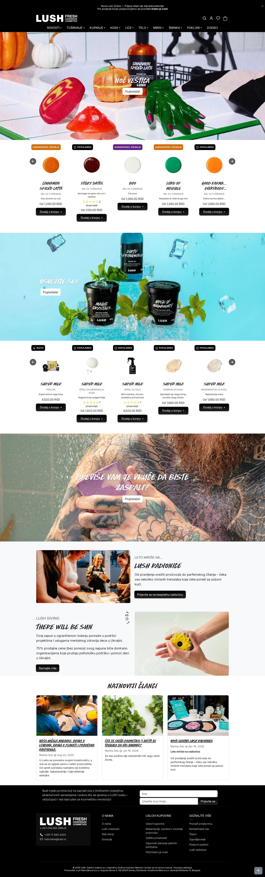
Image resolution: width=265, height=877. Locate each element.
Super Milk (51, 384)
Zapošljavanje (197, 839)
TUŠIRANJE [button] (75, 28)
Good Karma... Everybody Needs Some (214, 186)
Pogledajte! (132, 91)
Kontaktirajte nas (199, 828)
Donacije (107, 839)
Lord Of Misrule (173, 186)
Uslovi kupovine (155, 823)
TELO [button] (142, 28)
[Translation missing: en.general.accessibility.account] (211, 18)
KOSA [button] (114, 28)
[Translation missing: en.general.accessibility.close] (262, 6)
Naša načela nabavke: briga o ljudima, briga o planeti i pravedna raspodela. (66, 745)
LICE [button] (128, 28)
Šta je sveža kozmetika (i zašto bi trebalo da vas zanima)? (130, 743)
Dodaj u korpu (50, 212)
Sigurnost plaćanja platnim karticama (161, 845)
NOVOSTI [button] (53, 28)
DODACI (212, 28)
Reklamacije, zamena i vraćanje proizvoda (164, 830)
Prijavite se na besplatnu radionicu (160, 594)
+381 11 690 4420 (55, 834)
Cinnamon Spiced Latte (51, 186)
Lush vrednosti (110, 828)
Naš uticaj (108, 834)
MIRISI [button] (157, 28)
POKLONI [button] (193, 28)
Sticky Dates (92, 183)
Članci (192, 834)
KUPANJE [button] (96, 28)
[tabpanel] (132, 187)
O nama (106, 823)
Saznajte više (47, 668)
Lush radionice (197, 849)
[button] (204, 18)
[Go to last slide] (33, 161)
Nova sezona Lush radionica (192, 740)
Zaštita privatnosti (156, 837)
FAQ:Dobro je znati (157, 852)
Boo (132, 183)
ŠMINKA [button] (174, 28)
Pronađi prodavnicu (200, 823)
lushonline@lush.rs (55, 839)
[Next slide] (232, 161)
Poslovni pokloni (198, 844)
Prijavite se (208, 801)
